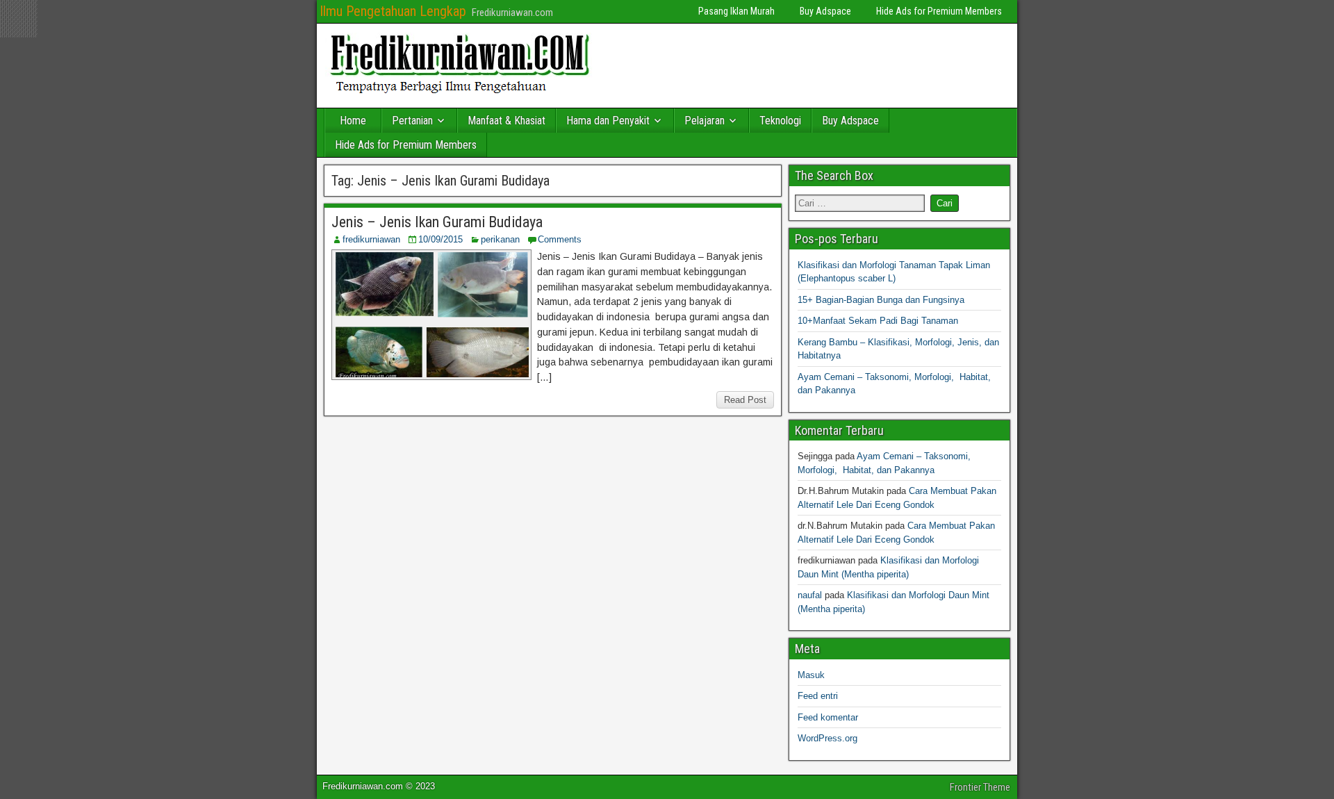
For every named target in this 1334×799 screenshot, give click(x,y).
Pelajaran (704, 120)
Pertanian (412, 120)
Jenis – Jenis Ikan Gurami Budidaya (437, 222)
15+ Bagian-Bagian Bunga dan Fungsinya (881, 300)
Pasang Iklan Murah (736, 11)
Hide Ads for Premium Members (939, 11)
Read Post (745, 400)
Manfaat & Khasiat (506, 120)
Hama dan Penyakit (608, 120)
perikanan (500, 239)
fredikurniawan (371, 239)
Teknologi (780, 120)
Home (353, 120)
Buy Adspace (825, 11)
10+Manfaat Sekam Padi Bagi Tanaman (878, 320)
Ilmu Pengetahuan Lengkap (393, 11)
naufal (810, 595)
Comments (560, 239)
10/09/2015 (440, 239)
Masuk (811, 675)
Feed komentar (828, 717)
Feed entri (818, 696)
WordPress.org (827, 738)
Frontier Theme (980, 787)
